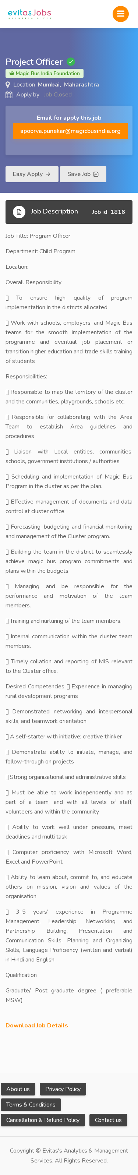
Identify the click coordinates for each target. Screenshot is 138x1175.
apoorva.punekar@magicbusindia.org (70, 131)
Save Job (79, 174)
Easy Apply (28, 174)
